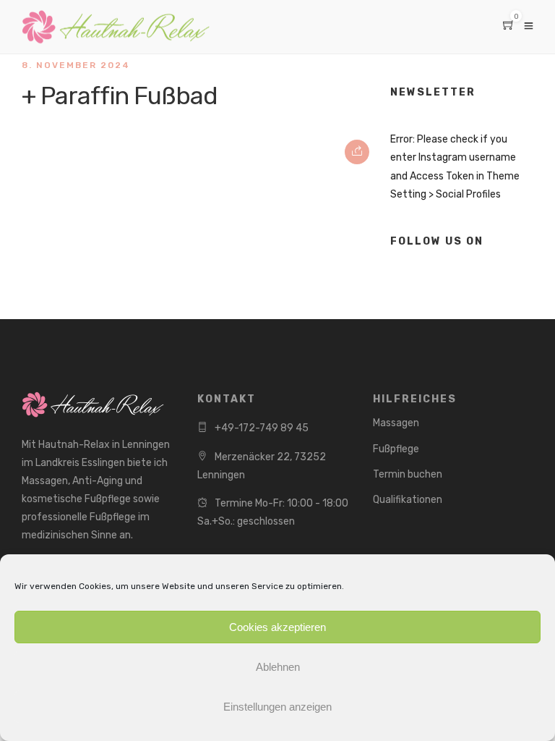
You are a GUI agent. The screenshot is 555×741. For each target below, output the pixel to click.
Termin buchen (407, 474)
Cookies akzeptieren (277, 627)
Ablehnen (278, 667)
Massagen (396, 423)
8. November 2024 (76, 65)
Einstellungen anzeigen (277, 706)
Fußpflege (396, 449)
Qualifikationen (407, 500)
